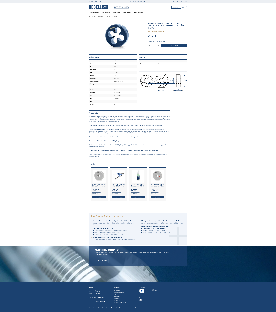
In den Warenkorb (174, 45)
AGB (115, 294)
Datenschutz (117, 300)
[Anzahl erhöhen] (158, 45)
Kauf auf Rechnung (96, 1)
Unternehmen (117, 290)
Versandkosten (110, 307)
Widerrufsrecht (117, 296)
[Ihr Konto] (183, 7)
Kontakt (91, 287)
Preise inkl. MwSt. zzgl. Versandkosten (156, 41)
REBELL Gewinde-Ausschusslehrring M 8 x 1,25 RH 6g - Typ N (157, 185)
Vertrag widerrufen (100, 301)
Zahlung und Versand (119, 292)
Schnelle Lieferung (180, 1)
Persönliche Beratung (138, 1)
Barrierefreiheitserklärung (120, 302)
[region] (117, 36)
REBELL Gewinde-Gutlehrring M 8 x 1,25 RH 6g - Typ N (98, 185)
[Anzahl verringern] (149, 45)
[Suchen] (172, 7)
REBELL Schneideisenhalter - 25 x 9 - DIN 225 (118, 185)
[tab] (93, 164)
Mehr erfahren (102, 261)
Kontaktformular (100, 297)
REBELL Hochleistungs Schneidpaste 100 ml (138, 185)
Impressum (116, 298)
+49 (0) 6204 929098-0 (94, 291)
